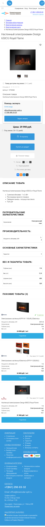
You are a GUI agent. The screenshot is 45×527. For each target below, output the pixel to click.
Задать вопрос (22, 118)
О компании (10, 436)
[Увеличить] (22, 60)
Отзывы (28, 443)
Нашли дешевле (24, 166)
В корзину (24, 137)
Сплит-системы (11, 469)
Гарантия (28, 441)
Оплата (27, 438)
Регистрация (33, 8)
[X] (27, 174)
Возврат (28, 445)
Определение (19, 8)
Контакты (41, 8)
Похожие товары (23, 156)
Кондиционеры (11, 466)
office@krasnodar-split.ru (13, 110)
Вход (26, 8)
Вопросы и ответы (31, 448)
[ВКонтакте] (18, 174)
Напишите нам (11, 448)
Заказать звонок (38, 14)
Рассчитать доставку (24, 169)
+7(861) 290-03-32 (15, 487)
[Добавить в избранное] (40, 45)
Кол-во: (18, 162)
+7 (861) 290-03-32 (36, 12)
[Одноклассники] (21, 174)
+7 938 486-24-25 (10, 112)
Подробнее (22, 336)
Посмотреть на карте (12, 506)
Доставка (28, 436)
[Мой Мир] (24, 174)
